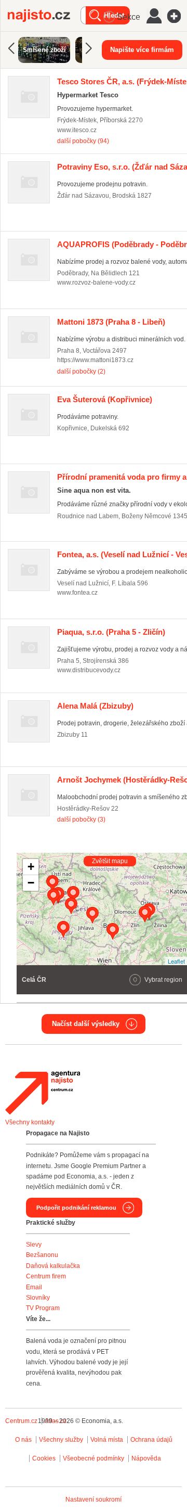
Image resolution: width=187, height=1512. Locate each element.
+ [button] (31, 866)
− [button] (31, 882)
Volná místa (106, 1439)
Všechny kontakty (30, 1122)
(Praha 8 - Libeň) (111, 321)
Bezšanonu (42, 1255)
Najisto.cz (44, 15)
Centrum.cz (21, 1421)
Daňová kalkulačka (53, 1266)
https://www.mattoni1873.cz (95, 360)
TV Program (43, 1308)
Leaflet (176, 961)
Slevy (34, 1244)
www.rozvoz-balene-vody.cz (96, 282)
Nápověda (146, 1458)
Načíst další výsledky (85, 1024)
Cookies (44, 1458)
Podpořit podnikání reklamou (76, 1208)
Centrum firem (46, 1276)
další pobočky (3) (81, 819)
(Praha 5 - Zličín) (111, 631)
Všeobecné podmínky (93, 1458)
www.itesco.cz (77, 130)
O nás (23, 1439)
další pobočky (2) (81, 371)
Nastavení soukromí (93, 1499)
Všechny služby (62, 1439)
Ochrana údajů (151, 1439)
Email (34, 1287)
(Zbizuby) (95, 705)
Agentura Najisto (42, 1092)
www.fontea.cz (77, 592)
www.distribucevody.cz (89, 670)
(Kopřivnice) (104, 399)
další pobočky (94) (83, 141)
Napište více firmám (142, 50)
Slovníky (38, 1297)
